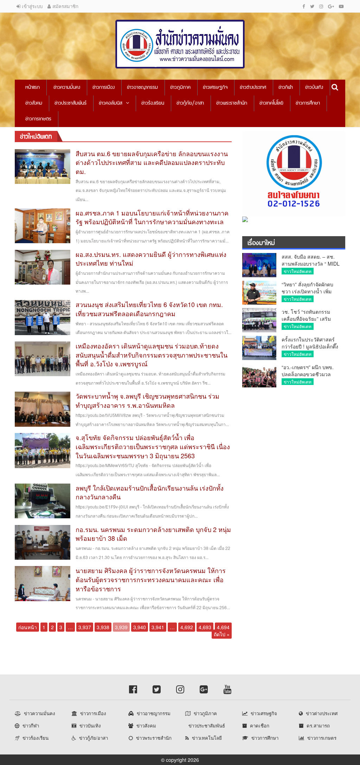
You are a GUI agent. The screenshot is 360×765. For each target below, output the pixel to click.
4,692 (186, 627)
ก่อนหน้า (27, 627)
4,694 (223, 627)
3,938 (103, 627)
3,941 (158, 627)
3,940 (139, 627)
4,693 (205, 627)
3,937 (84, 627)
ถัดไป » (222, 634)
